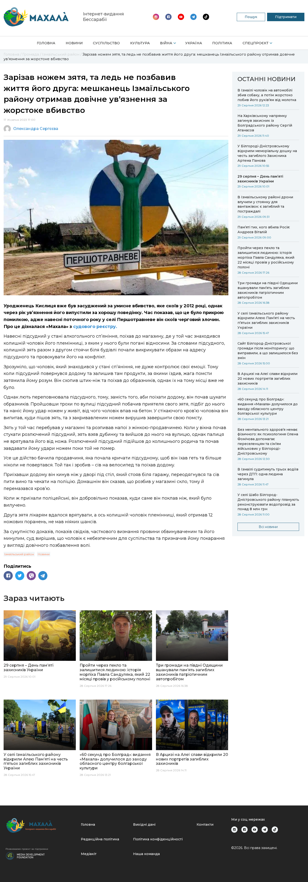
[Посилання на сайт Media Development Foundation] (25, 855)
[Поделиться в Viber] (31, 575)
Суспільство (106, 43)
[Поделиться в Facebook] (8, 575)
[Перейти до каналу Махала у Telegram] (206, 17)
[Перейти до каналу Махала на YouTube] (193, 17)
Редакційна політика (100, 839)
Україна (193, 43)
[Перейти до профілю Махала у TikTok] (275, 829)
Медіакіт (88, 854)
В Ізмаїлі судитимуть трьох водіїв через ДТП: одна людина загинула (267, 474)
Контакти (205, 824)
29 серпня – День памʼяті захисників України (260, 178)
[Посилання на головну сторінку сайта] (41, 825)
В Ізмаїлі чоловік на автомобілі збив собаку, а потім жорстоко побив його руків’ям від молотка (266, 95)
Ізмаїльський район (19, 554)
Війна (166, 43)
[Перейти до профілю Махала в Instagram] (156, 17)
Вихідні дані (144, 824)
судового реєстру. (95, 326)
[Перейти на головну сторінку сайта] (36, 16)
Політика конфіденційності (158, 839)
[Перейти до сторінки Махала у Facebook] (168, 17)
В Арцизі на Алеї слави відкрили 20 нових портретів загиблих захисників (267, 379)
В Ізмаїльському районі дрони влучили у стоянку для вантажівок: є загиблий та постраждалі (265, 204)
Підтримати (285, 17)
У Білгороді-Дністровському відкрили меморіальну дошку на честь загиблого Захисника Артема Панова (267, 153)
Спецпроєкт (256, 43)
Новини (74, 43)
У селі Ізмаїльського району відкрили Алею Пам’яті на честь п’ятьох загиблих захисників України (266, 320)
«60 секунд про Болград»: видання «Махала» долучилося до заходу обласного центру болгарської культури (267, 406)
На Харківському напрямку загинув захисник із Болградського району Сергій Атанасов (264, 123)
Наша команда (146, 854)
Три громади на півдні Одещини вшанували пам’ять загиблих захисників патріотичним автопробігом (267, 290)
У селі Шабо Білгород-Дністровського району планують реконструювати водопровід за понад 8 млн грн (268, 502)
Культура (140, 43)
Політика (222, 43)
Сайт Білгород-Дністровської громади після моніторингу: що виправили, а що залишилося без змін (267, 350)
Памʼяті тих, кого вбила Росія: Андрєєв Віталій (263, 229)
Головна (46, 43)
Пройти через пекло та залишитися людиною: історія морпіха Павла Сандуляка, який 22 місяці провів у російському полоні (265, 257)
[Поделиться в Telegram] (42, 575)
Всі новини (268, 527)
